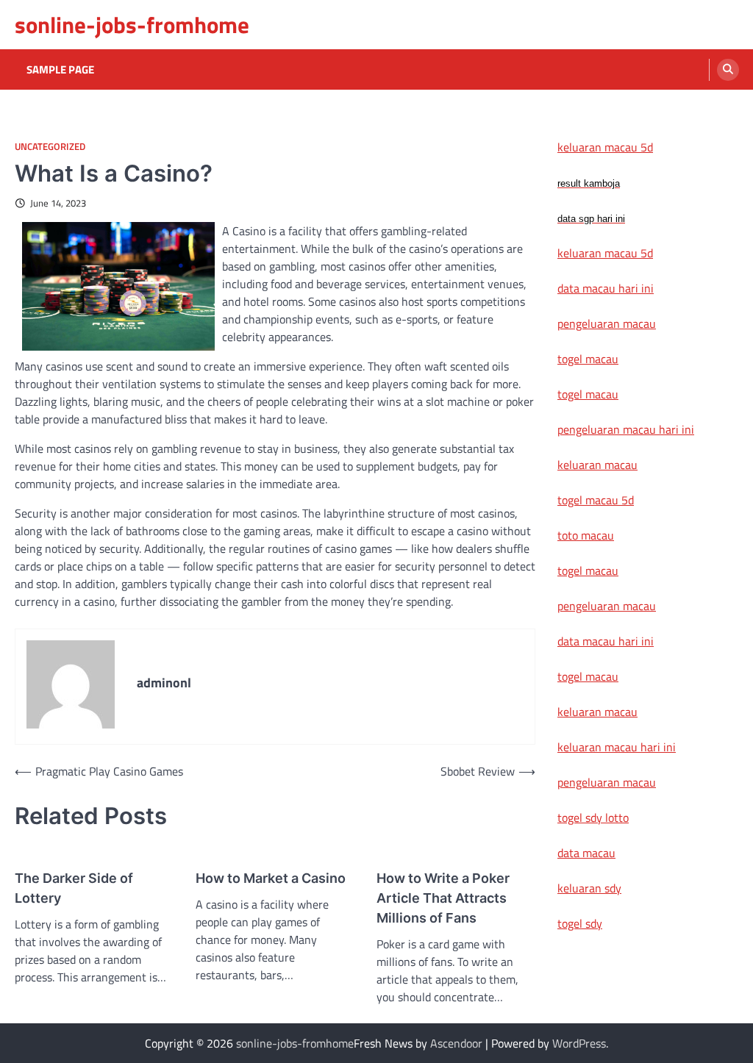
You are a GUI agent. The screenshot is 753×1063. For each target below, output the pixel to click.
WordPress (579, 1043)
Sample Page (60, 70)
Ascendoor (456, 1043)
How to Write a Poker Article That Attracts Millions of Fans (443, 898)
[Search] (728, 70)
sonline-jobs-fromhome (132, 24)
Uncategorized (50, 146)
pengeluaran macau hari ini (625, 429)
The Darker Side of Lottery (74, 888)
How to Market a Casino (271, 878)
